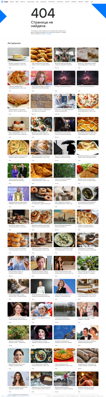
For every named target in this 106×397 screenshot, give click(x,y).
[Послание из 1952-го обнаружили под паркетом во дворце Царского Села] (41, 105)
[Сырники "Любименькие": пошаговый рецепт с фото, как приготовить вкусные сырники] (18, 81)
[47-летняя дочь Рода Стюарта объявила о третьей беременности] (87, 313)
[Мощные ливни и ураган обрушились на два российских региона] (64, 382)
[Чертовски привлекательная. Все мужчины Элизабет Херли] (18, 382)
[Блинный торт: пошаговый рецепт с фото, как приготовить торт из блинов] (41, 382)
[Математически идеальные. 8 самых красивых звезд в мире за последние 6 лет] (18, 313)
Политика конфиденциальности (72, 395)
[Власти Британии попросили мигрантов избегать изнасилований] (64, 220)
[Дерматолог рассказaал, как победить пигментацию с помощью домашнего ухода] (18, 359)
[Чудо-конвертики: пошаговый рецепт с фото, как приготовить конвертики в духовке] (41, 58)
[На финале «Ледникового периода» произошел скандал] (64, 336)
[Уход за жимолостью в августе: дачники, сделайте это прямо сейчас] (87, 267)
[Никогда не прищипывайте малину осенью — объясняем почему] (18, 336)
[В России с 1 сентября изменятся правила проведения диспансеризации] (64, 105)
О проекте (49, 395)
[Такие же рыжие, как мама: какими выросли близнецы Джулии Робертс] (18, 174)
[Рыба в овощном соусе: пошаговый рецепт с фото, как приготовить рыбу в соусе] (64, 359)
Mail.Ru (2, 395)
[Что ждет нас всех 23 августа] (64, 81)
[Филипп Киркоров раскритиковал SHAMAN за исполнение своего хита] (18, 197)
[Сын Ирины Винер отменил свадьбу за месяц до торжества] (41, 336)
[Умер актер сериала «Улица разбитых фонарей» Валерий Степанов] (41, 267)
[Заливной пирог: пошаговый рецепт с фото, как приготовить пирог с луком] (18, 105)
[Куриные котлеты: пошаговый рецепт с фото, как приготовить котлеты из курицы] (87, 174)
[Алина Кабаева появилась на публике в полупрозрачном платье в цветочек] (64, 290)
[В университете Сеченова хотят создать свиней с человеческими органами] (87, 359)
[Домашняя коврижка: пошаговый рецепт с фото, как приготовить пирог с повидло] (87, 151)
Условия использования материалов (88, 395)
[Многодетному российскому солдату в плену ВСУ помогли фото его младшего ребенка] (64, 58)
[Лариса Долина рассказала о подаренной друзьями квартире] (41, 290)
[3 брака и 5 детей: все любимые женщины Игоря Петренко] (87, 336)
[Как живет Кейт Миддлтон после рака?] (41, 313)
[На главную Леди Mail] (5, 1)
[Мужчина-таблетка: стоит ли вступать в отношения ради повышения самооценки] (87, 382)
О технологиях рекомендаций (58, 395)
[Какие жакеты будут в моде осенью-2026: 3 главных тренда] (18, 290)
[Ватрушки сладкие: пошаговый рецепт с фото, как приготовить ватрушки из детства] (41, 220)
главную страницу (46, 33)
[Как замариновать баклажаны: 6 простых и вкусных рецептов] (87, 197)
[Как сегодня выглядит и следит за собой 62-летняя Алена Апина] (41, 81)
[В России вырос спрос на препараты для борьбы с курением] (18, 267)
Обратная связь (100, 395)
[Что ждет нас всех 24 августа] (87, 81)
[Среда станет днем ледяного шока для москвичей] (64, 174)
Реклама (13, 395)
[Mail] (2, 1)
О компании (8, 395)
